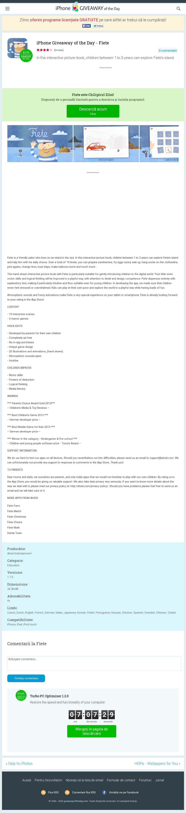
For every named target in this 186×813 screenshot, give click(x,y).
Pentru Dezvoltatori (48, 780)
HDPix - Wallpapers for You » (157, 763)
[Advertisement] (108, 78)
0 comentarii (168, 50)
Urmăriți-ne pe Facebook (124, 792)
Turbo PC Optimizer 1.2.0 (49, 696)
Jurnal (159, 780)
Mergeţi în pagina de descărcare (91, 731)
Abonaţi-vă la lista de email (84, 780)
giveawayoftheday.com (76, 801)
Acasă (26, 780)
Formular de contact (121, 780)
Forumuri (145, 780)
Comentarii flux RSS (84, 792)
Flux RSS (53, 792)
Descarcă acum (93, 111)
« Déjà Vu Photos (19, 763)
